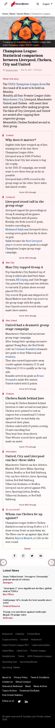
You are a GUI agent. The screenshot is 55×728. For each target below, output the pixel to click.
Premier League (38, 650)
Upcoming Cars (9, 662)
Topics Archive (9, 690)
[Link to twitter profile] (19, 701)
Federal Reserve (11, 606)
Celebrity (19, 634)
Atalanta (10, 356)
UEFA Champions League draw (27, 84)
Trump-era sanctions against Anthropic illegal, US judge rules (24, 613)
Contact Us (7, 682)
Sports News (23, 13)
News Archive (40, 686)
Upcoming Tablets (11, 667)
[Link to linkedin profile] (26, 701)
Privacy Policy (21, 677)
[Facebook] (14, 556)
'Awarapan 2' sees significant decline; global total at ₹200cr (27, 590)
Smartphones (8, 656)
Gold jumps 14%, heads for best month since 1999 (27, 602)
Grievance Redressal (12, 686)
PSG (15, 291)
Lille (38, 538)
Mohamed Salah (14, 229)
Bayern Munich (23, 538)
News (12, 13)
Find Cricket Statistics (12, 695)
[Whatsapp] (23, 556)
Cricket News (33, 634)
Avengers (8, 582)
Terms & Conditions (40, 677)
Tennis (21, 656)
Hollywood (36, 639)
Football (24, 639)
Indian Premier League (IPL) (15, 645)
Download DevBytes (29, 690)
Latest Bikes (8, 650)
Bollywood (7, 634)
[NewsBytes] (20, 4)
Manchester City (13, 99)
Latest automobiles (41, 645)
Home (5, 13)
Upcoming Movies (28, 662)
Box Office (8, 594)
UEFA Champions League (39, 656)
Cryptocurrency (9, 639)
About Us (6, 677)
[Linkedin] (41, 556)
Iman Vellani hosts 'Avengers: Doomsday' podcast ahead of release (26, 578)
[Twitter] (32, 556)
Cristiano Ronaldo (25, 349)
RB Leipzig (22, 279)
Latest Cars (22, 650)
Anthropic (8, 618)
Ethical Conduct (23, 682)
